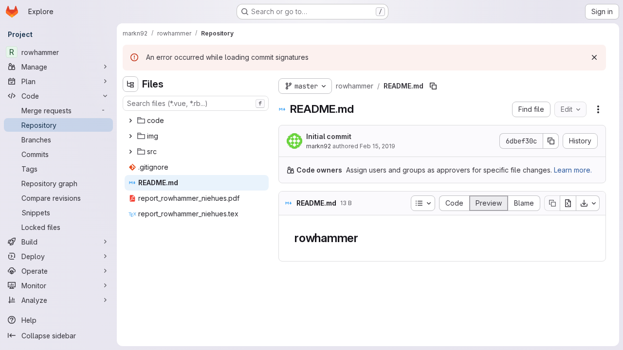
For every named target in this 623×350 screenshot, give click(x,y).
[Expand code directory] (130, 120)
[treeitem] (197, 120)
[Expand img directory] (130, 136)
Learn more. (573, 170)
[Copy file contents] (552, 203)
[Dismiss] (594, 57)
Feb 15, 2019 (377, 146)
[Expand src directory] (130, 152)
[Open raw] (568, 203)
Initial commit (328, 136)
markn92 (318, 146)
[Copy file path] (433, 86)
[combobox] (196, 103)
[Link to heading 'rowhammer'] (364, 238)
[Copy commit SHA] (551, 141)
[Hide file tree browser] (130, 84)
